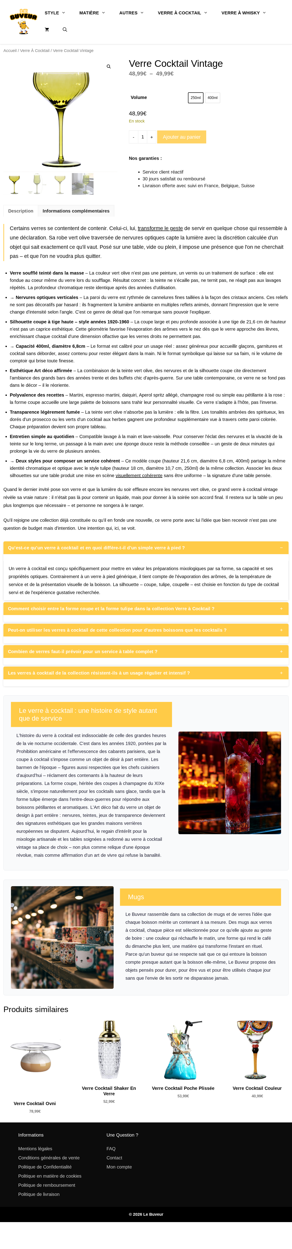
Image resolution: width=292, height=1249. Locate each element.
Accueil (10, 50)
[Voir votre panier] (47, 29)
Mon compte (119, 1166)
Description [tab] (20, 210)
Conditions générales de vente (49, 1157)
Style (52, 12)
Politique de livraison (39, 1194)
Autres (128, 12)
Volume (139, 97)
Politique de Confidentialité (45, 1166)
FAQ (111, 1148)
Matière (89, 12)
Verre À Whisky (241, 12)
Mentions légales (35, 1148)
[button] (65, 29)
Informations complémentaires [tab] (76, 210)
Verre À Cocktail (179, 12)
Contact (114, 1157)
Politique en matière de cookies (49, 1176)
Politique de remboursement (46, 1185)
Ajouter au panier (182, 137)
